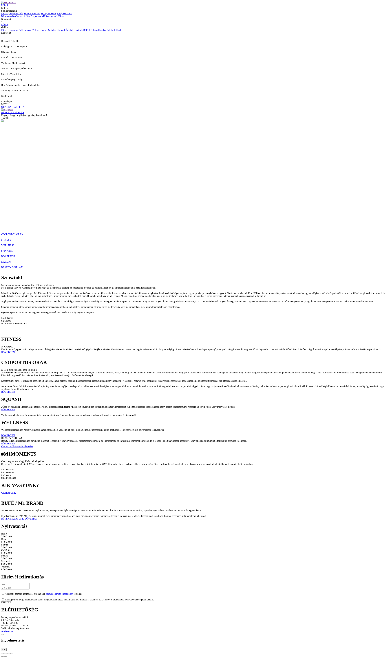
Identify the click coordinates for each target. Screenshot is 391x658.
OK (3, 650)
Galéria (4, 8)
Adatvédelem (7, 631)
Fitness (4, 13)
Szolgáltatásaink (36, 12)
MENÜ (5, 104)
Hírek (61, 16)
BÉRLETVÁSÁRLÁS (12, 112)
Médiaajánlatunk (50, 16)
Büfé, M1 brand (64, 13)
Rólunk (4, 5)
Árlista (27, 16)
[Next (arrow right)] (5, 656)
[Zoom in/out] (11, 653)
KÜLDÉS (6, 602)
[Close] (2, 634)
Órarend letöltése (9, 446)
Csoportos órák (16, 13)
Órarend (19, 16)
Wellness (35, 13)
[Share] (5, 653)
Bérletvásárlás (8, 16)
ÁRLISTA (19, 107)
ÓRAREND (7, 107)
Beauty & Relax (48, 13)
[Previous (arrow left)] (2, 656)
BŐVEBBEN (8, 352)
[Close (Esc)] (2, 653)
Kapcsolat (6, 19)
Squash (27, 13)
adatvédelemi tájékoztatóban (59, 594)
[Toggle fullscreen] (8, 653)
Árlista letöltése (25, 446)
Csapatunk (36, 16)
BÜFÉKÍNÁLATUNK (12, 518)
